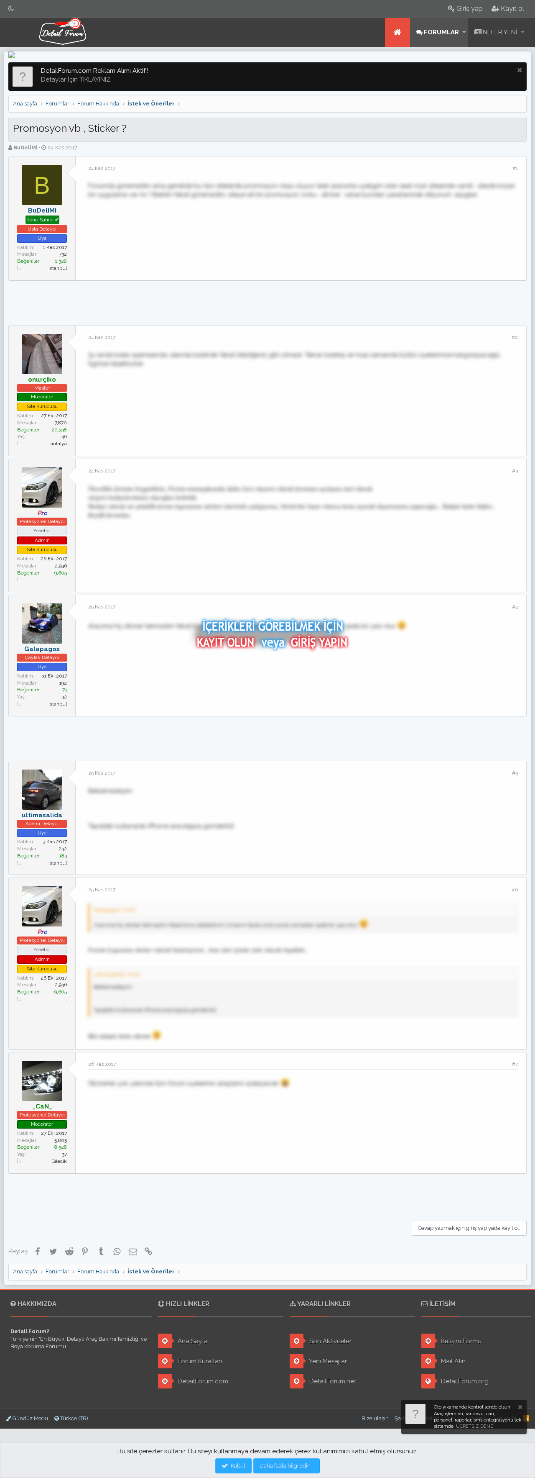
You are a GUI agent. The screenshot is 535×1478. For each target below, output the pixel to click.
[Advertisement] (267, 302)
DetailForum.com (202, 1381)
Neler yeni (500, 32)
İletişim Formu (460, 1341)
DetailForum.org (464, 1381)
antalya (59, 443)
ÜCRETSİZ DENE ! (476, 1426)
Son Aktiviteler (330, 1341)
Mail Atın (452, 1361)
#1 (515, 168)
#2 (515, 337)
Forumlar (441, 32)
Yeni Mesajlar (327, 1361)
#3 (515, 471)
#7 (515, 1064)
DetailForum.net (332, 1381)
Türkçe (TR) (73, 1418)
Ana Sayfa (192, 1341)
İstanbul (57, 268)
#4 (515, 607)
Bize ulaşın (375, 1418)
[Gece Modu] (11, 8)
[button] (464, 32)
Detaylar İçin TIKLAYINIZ (75, 79)
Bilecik (59, 1161)
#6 (515, 890)
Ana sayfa (397, 32)
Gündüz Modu (29, 1418)
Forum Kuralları (199, 1361)
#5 (515, 773)
